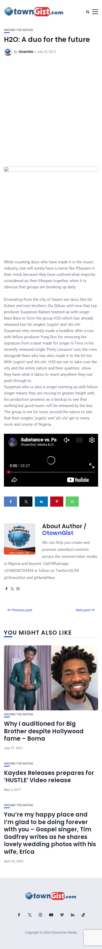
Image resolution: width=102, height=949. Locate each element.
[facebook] (10, 501)
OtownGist (26, 52)
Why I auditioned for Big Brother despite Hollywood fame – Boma (44, 731)
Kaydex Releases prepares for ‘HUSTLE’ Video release (49, 777)
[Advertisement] (51, 113)
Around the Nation (18, 30)
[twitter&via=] (25, 501)
